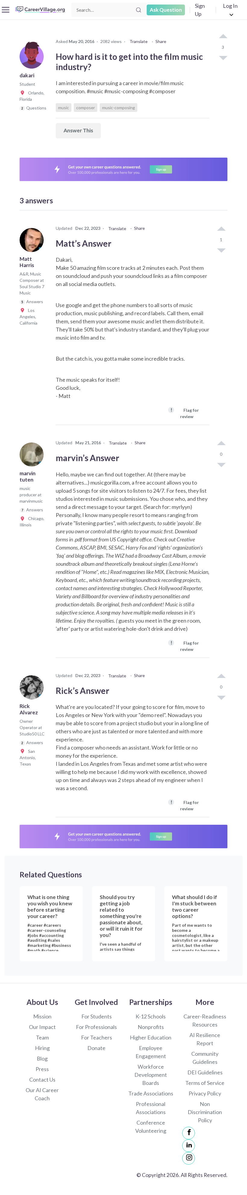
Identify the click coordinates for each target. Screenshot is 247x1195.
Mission (42, 1016)
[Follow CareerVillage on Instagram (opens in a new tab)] (188, 1158)
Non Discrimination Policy (205, 1112)
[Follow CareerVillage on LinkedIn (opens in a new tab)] (188, 1145)
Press (42, 1069)
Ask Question (166, 10)
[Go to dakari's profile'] (33, 58)
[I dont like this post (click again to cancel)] (223, 57)
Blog (42, 1058)
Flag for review (184, 413)
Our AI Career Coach (42, 1094)
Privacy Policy (205, 1093)
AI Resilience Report (204, 1039)
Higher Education (150, 1037)
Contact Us (42, 1079)
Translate (139, 41)
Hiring (42, 1048)
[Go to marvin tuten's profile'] (33, 456)
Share (160, 41)
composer (85, 107)
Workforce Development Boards (150, 1074)
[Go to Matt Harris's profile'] (33, 242)
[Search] (139, 10)
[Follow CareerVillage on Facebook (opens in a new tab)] (188, 1133)
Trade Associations (150, 1093)
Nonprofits (151, 1027)
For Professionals (96, 1027)
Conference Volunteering (150, 1126)
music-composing (118, 107)
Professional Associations (151, 1108)
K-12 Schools (151, 1016)
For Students (96, 1016)
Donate (96, 1048)
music (63, 107)
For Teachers (96, 1037)
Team (42, 1037)
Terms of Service (204, 1083)
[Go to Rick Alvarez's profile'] (33, 689)
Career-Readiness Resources (204, 1020)
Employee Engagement (151, 1052)
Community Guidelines (204, 1057)
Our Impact (42, 1027)
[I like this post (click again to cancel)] (223, 36)
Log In (230, 5)
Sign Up (200, 9)
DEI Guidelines (205, 1072)
